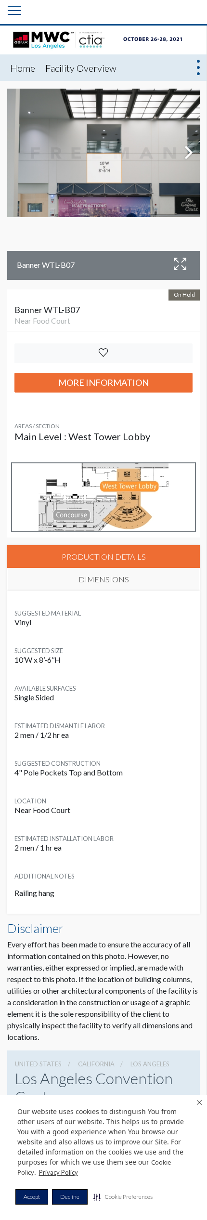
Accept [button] (32, 1196)
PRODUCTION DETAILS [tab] (104, 556)
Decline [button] (69, 1196)
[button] (123, 1197)
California (96, 1064)
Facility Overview (80, 68)
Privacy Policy (58, 1172)
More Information (103, 382)
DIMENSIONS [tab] (103, 579)
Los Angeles (149, 1064)
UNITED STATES (38, 1064)
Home (22, 68)
